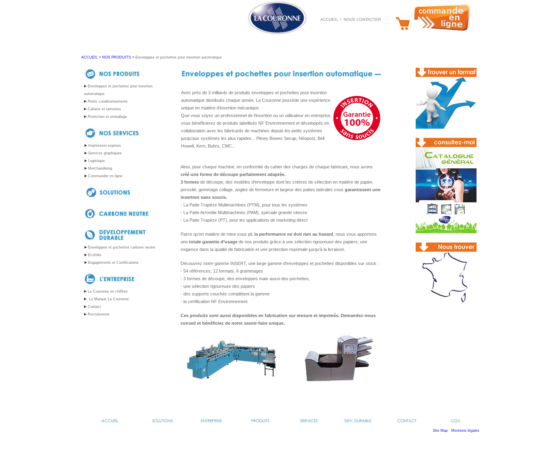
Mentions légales (465, 431)
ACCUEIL (89, 57)
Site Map (440, 431)
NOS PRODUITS (116, 57)
